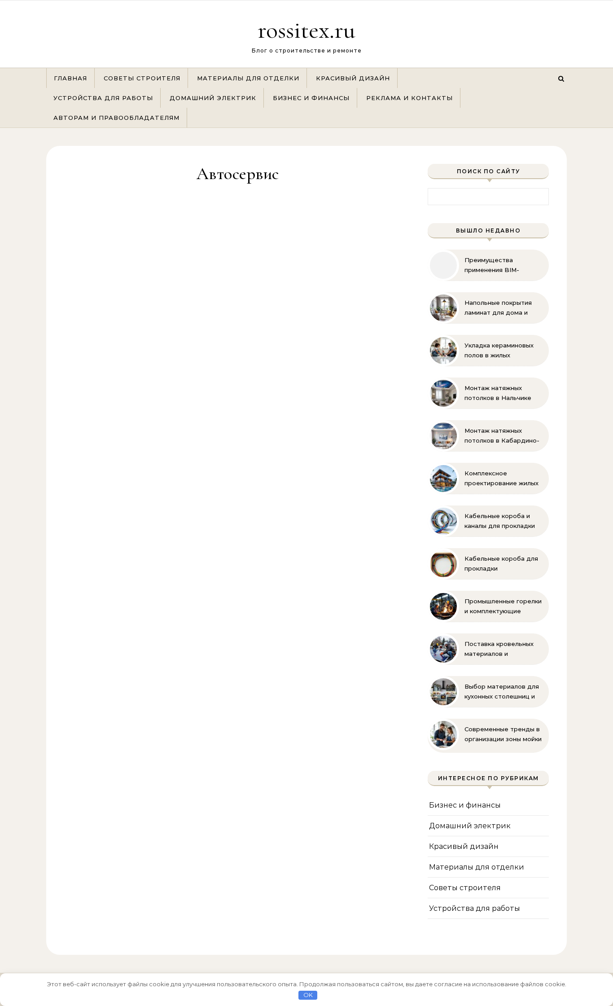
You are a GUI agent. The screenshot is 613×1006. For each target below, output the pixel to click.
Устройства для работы (103, 97)
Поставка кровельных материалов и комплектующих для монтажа (499, 649)
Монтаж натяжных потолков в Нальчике (497, 392)
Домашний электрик (213, 97)
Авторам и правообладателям (116, 117)
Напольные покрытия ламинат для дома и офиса (498, 308)
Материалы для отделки (248, 78)
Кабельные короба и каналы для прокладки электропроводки (499, 521)
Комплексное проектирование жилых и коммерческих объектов (501, 479)
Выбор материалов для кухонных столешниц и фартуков (501, 692)
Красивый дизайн (353, 78)
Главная (70, 78)
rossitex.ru (306, 29)
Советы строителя (142, 78)
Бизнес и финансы (311, 97)
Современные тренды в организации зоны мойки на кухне (503, 734)
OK (308, 994)
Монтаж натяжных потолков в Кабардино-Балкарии (501, 436)
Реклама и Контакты (409, 97)
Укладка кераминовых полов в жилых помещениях (499, 351)
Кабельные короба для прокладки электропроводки (501, 564)
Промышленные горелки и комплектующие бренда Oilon (503, 606)
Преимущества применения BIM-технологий (491, 265)
